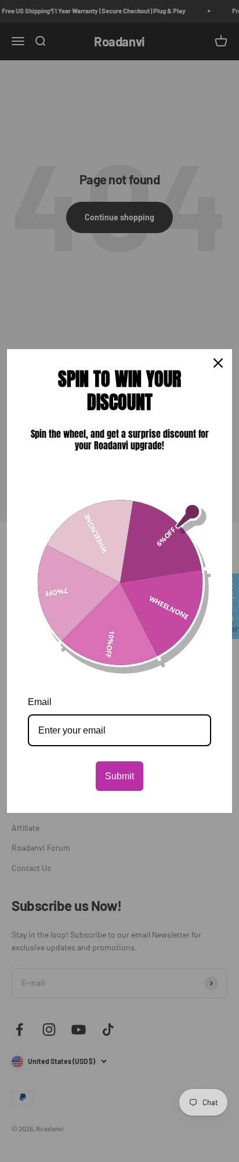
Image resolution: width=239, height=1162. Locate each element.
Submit (119, 776)
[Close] (218, 363)
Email (40, 702)
